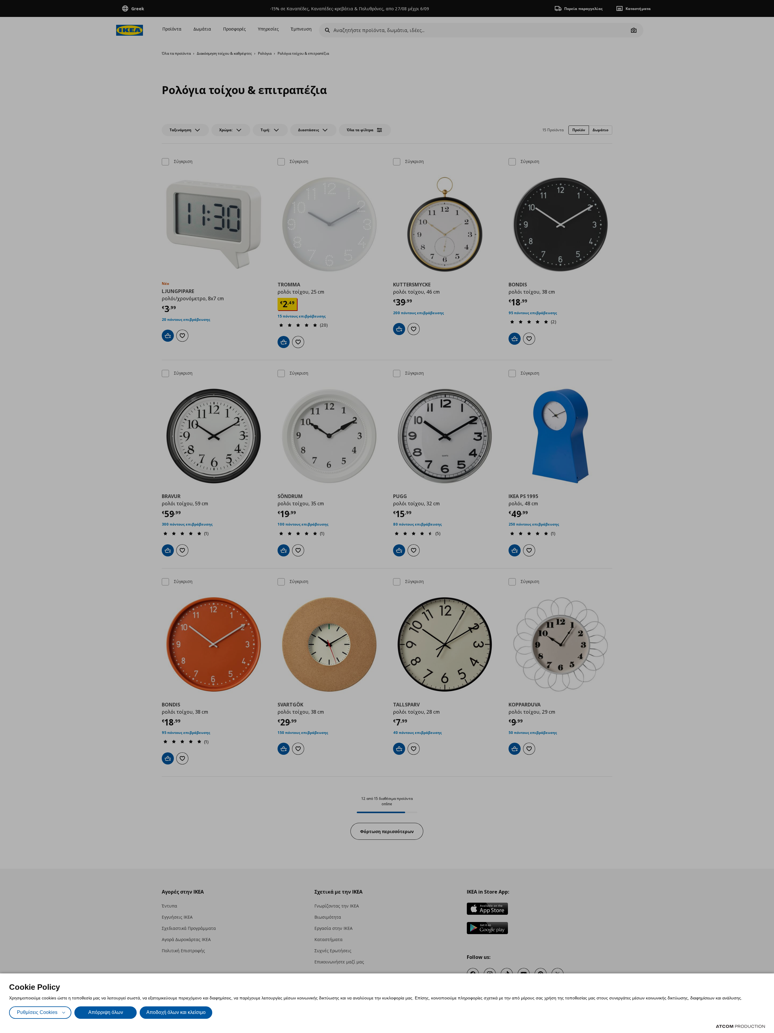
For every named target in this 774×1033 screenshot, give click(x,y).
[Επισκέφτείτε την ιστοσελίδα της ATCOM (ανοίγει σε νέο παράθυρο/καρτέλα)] (740, 1026)
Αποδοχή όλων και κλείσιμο (176, 1012)
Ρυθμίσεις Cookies (37, 1012)
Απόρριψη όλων (105, 1012)
